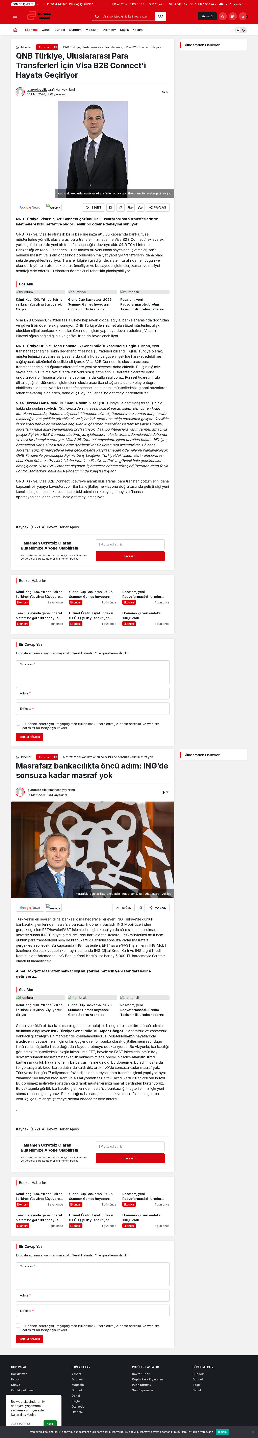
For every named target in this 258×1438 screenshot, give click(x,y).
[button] (233, 16)
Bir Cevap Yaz (30, 644)
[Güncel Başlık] (40, 16)
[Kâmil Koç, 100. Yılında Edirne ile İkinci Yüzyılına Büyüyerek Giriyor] (40, 301)
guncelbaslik (37, 89)
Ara (160, 16)
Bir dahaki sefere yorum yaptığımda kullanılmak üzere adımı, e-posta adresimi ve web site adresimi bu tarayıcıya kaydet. (91, 726)
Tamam (222, 1431)
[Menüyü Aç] (15, 16)
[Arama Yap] (223, 16)
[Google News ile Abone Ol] (30, 207)
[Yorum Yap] (121, 208)
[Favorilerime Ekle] (110, 208)
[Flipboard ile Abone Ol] (53, 207)
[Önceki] (38, 4)
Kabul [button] (50, 1423)
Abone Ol (207, 16)
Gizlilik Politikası (20, 1423)
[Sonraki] (43, 4)
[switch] (241, 29)
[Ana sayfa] (15, 29)
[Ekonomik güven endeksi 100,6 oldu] (146, 617)
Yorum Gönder (29, 737)
